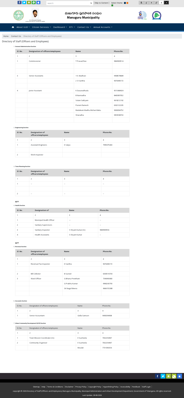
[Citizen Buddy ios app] (38, 2)
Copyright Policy (94, 386)
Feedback (136, 386)
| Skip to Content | (101, 3)
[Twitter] (24, 2)
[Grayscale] (166, 2)
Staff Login (146, 386)
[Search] (91, 3)
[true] (125, 3)
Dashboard (59, 27)
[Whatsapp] (34, 2)
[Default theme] (161, 2)
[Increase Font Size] (156, 2)
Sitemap (36, 386)
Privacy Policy (80, 386)
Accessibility (125, 386)
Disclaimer (69, 386)
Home (5, 36)
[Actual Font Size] (151, 2)
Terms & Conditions (55, 386)
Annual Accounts (101, 27)
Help (43, 386)
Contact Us (83, 27)
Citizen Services (40, 27)
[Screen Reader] (141, 2)
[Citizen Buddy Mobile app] (179, 376)
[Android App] (29, 2)
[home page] (13, 27)
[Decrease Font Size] (146, 2)
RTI (71, 27)
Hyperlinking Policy (111, 386)
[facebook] (20, 2)
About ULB (22, 27)
